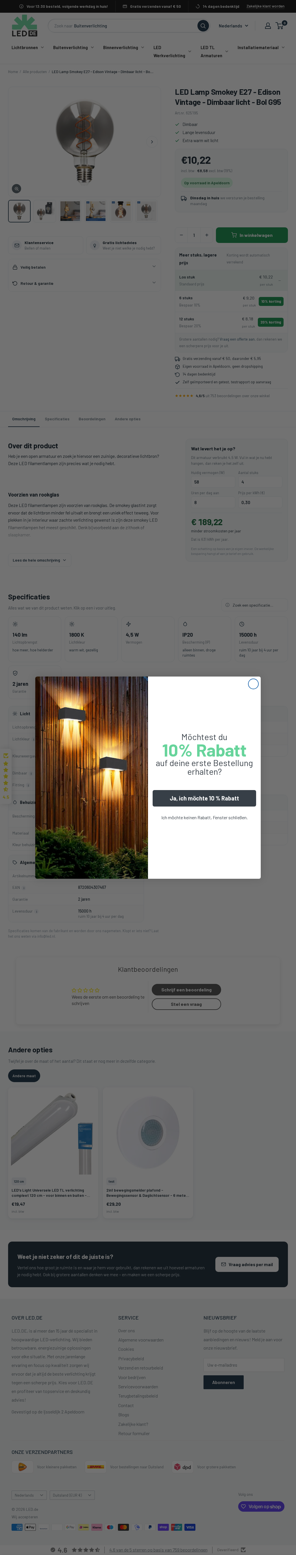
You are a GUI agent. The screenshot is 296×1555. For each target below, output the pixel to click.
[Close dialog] (253, 684)
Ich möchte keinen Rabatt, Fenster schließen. (204, 817)
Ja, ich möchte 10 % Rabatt (204, 798)
